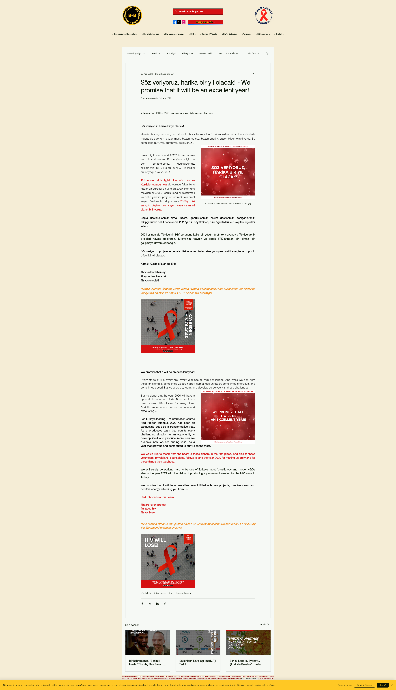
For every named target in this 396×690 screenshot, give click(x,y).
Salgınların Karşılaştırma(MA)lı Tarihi (198, 662)
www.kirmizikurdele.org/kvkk (261, 685)
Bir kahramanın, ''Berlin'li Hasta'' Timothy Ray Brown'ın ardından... (147, 662)
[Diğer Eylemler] (253, 74)
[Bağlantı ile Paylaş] (165, 603)
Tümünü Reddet (364, 685)
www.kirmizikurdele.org (130, 676)
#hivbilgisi (171, 53)
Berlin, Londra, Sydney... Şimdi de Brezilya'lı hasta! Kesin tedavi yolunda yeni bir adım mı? (247, 662)
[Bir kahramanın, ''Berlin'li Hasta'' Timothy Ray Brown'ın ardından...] (147, 642)
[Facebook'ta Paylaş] (142, 603)
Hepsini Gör (265, 624)
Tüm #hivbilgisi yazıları (135, 53)
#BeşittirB (156, 53)
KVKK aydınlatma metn (249, 678)
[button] (266, 53)
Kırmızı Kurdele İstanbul (230, 53)
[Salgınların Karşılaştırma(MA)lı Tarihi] (198, 642)
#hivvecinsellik (206, 53)
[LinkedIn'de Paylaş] (157, 603)
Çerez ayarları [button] (345, 685)
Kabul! (382, 685)
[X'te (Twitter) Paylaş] (149, 603)
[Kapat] (392, 685)
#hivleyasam (187, 53)
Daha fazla (251, 53)
